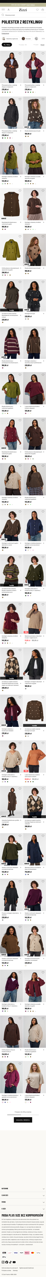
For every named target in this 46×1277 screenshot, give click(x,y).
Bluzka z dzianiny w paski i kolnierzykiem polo (9, 591)
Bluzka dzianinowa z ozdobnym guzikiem (7, 407)
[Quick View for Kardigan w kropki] (43, 313)
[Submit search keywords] (3, 15)
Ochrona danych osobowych (10, 1268)
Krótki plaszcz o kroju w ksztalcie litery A (8, 1050)
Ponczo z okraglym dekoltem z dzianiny (10, 914)
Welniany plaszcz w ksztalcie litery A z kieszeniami (33, 868)
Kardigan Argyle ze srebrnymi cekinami (33, 823)
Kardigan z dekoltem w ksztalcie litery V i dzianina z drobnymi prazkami (32, 589)
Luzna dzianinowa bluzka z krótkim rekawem (32, 407)
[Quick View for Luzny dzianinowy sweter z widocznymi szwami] (43, 775)
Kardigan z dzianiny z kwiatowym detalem (7, 729)
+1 (12, 92)
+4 (35, 184)
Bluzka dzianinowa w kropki (32, 131)
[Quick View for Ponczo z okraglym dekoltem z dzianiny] (20, 913)
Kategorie (5, 1188)
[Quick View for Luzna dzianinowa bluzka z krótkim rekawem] (43, 406)
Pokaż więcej (5, 33)
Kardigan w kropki (30, 313)
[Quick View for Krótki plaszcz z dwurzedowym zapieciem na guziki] (20, 268)
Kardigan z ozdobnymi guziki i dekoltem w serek (10, 544)
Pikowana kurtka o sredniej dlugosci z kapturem (9, 86)
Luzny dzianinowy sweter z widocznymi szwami (32, 775)
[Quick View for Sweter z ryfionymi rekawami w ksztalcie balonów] (20, 867)
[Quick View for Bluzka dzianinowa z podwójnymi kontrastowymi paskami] (20, 361)
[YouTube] (14, 1262)
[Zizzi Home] (23, 9)
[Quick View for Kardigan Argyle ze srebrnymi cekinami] (43, 822)
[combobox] (23, 15)
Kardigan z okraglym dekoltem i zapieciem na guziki (33, 682)
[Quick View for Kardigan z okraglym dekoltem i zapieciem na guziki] (43, 682)
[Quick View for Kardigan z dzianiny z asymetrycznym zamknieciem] (43, 361)
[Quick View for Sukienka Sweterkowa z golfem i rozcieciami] (20, 820)
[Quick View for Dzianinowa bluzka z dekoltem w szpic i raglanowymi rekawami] (43, 636)
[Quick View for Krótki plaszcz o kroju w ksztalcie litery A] (20, 1050)
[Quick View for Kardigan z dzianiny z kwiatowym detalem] (20, 729)
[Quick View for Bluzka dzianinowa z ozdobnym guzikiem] (20, 406)
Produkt (36, 44)
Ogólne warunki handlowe (26, 1268)
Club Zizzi (5, 1195)
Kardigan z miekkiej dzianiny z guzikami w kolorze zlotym (33, 544)
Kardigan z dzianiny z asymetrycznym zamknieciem (33, 361)
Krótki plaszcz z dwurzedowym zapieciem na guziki (10, 269)
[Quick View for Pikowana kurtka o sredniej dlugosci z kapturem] (20, 85)
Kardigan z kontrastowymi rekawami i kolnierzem (32, 959)
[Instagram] (3, 1262)
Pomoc (4, 1202)
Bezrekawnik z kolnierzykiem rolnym (10, 316)
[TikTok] (10, 1262)
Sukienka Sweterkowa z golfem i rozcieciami (10, 821)
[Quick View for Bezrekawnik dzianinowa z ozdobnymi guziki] (20, 222)
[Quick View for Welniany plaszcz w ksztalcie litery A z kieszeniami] (43, 867)
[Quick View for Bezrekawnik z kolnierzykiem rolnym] (20, 315)
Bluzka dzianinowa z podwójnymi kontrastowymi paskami (10, 361)
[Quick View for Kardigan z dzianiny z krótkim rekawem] (20, 176)
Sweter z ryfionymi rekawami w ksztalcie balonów (10, 868)
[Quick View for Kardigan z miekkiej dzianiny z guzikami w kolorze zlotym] (43, 543)
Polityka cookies (6, 1270)
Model (42, 44)
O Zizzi (4, 1209)
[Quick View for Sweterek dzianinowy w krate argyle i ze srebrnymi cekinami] (20, 683)
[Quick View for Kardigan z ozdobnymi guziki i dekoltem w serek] (20, 543)
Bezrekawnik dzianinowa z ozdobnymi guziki (9, 223)
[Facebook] (6, 1262)
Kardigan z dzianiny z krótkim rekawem (10, 177)
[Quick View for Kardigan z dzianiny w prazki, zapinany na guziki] (43, 176)
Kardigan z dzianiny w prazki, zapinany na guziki (33, 177)
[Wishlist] (20, 53)
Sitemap (15, 1270)
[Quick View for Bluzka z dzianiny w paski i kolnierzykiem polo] (20, 590)
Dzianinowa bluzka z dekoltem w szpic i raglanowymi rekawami (33, 637)
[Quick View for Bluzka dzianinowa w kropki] (43, 131)
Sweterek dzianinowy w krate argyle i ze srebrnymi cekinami (10, 684)
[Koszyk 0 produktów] (42, 9)
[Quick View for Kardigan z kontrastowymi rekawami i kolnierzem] (43, 958)
